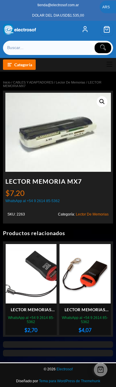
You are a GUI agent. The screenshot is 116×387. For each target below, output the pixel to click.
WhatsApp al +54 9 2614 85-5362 (32, 201)
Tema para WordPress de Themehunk (69, 381)
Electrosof (65, 369)
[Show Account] (85, 29)
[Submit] (103, 48)
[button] (102, 101)
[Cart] (106, 29)
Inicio (6, 82)
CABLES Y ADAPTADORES (33, 82)
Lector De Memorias (70, 82)
